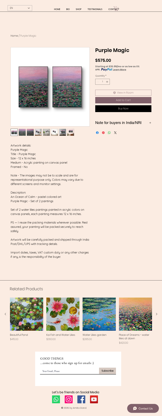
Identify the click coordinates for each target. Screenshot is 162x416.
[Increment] (107, 81)
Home (14, 36)
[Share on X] (115, 131)
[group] (81, 321)
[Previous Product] (5, 314)
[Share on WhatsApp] (109, 131)
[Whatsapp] (56, 399)
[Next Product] (157, 314)
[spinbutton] (102, 81)
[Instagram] (69, 399)
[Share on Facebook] (97, 131)
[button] (78, 9)
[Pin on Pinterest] (103, 131)
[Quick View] (26, 314)
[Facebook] (81, 399)
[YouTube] (94, 399)
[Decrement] (98, 81)
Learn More (119, 69)
